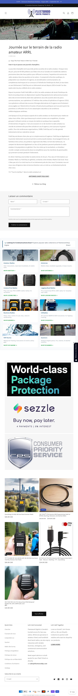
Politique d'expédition (11, 651)
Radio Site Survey (10, 646)
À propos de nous (10, 633)
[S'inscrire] (37, 679)
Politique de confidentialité (13, 659)
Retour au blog (40, 184)
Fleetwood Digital (30, 695)
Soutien (7, 642)
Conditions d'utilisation (12, 663)
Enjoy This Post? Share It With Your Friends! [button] (24, 61)
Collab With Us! (9, 638)
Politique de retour (11, 655)
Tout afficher (39, 614)
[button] (6, 13)
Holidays (7, 668)
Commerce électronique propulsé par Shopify (45, 695)
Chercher (7, 629)
